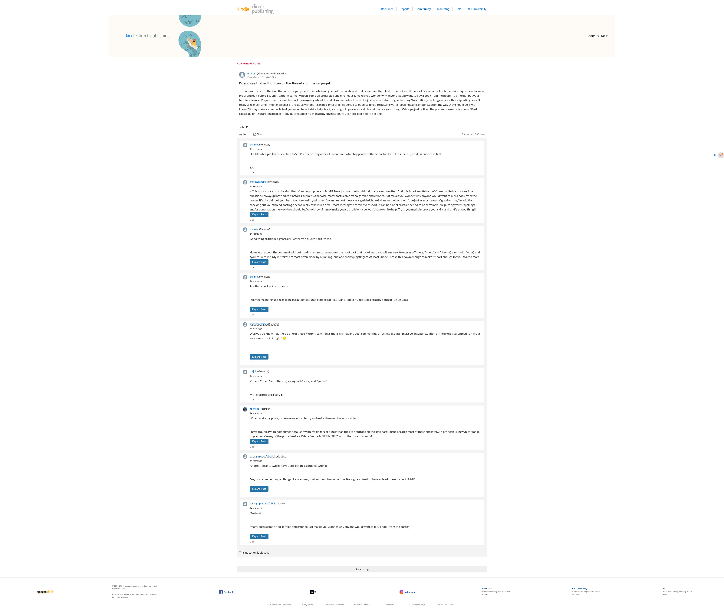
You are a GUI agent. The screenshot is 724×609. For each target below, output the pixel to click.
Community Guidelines (334, 605)
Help (458, 9)
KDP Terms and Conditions (279, 605)
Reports (404, 9)
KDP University (476, 9)
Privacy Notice (307, 605)
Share (260, 134)
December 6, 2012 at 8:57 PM (262, 77)
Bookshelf (387, 9)
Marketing (443, 9)
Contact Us (389, 605)
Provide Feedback (445, 605)
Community (423, 9)
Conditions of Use (362, 605)
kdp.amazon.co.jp (417, 605)
